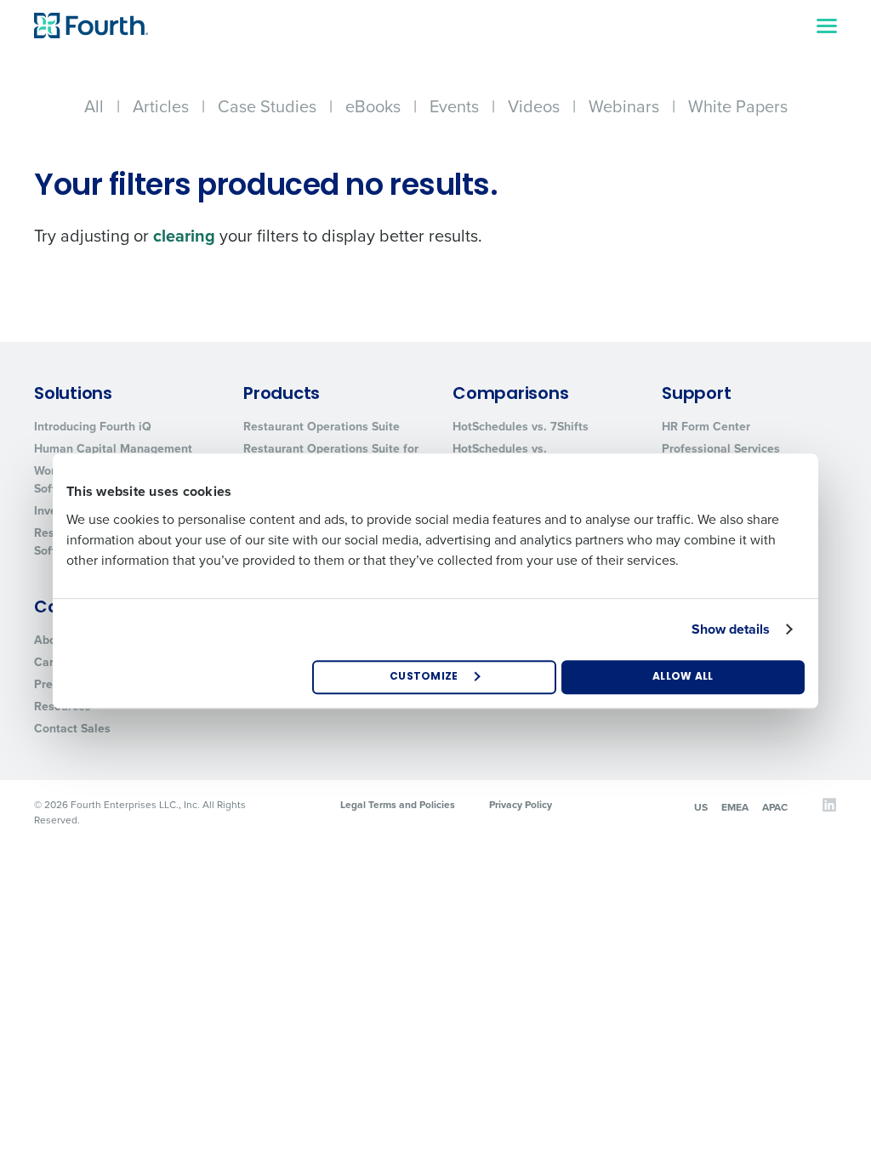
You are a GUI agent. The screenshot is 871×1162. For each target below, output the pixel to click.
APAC (775, 807)
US (701, 807)
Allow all (683, 677)
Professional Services (721, 449)
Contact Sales (72, 729)
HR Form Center (706, 427)
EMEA (735, 807)
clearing (184, 235)
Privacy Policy (520, 804)
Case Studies (267, 106)
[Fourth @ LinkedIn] (829, 809)
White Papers (738, 106)
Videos (534, 106)
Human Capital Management (113, 449)
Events (454, 106)
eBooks (373, 106)
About (50, 640)
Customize (424, 677)
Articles (161, 106)
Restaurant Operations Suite (321, 427)
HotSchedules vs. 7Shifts (521, 427)
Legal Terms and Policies (397, 804)
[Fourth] (91, 25)
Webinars (624, 106)
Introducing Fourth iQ (92, 427)
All (94, 106)
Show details (731, 629)
